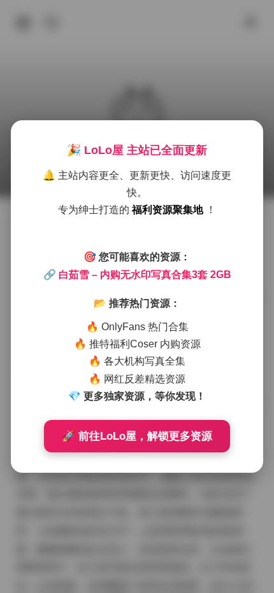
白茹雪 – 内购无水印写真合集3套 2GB (145, 274)
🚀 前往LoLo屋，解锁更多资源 (137, 436)
